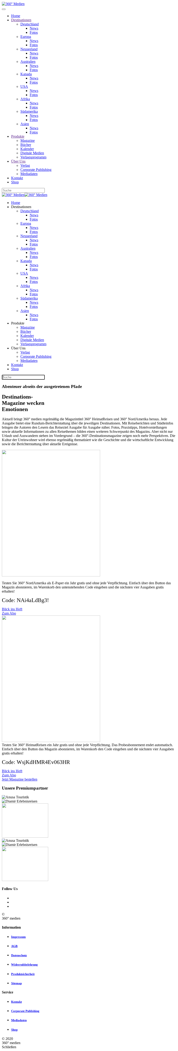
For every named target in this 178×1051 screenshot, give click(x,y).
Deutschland (29, 24)
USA (24, 86)
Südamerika (29, 111)
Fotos (34, 32)
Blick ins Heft (12, 609)
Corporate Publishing (35, 170)
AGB (14, 946)
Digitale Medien (32, 153)
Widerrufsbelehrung (24, 964)
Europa (25, 37)
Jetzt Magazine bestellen (19, 779)
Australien (27, 62)
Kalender (27, 149)
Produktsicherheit (23, 974)
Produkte (17, 136)
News (34, 28)
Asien (24, 124)
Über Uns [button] (18, 348)
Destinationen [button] (21, 207)
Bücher (25, 145)
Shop (15, 182)
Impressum (18, 937)
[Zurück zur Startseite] (13, 4)
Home (15, 16)
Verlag (25, 165)
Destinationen (21, 20)
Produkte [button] (17, 323)
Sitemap (16, 983)
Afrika (25, 99)
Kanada (26, 74)
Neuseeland (29, 49)
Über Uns (18, 161)
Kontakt (17, 178)
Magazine (27, 140)
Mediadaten (29, 174)
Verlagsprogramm (33, 157)
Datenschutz (19, 955)
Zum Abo (9, 613)
